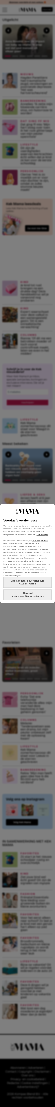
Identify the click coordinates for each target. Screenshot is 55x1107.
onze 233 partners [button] (40, 540)
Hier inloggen (42, 535)
